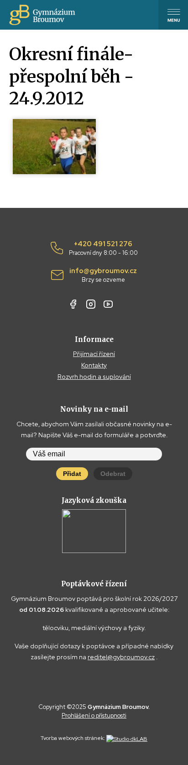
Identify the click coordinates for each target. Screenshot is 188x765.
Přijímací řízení (94, 354)
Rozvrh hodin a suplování (94, 376)
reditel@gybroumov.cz (121, 657)
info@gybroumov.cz (103, 275)
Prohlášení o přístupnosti (94, 715)
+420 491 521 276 (103, 248)
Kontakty (94, 365)
